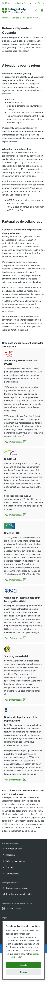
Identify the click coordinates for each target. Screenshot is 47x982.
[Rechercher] (36, 10)
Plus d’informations (13, 442)
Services (15, 18)
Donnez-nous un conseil (16, 888)
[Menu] (42, 10)
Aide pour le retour (30, 18)
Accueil (5, 18)
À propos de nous (13, 848)
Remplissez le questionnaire (18, 894)
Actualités (10, 855)
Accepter (24, 965)
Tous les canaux (13, 908)
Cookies (9, 867)
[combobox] (17, 3)
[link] (14, 10)
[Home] (14, 10)
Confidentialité (12, 873)
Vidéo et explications (15, 861)
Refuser (23, 972)
